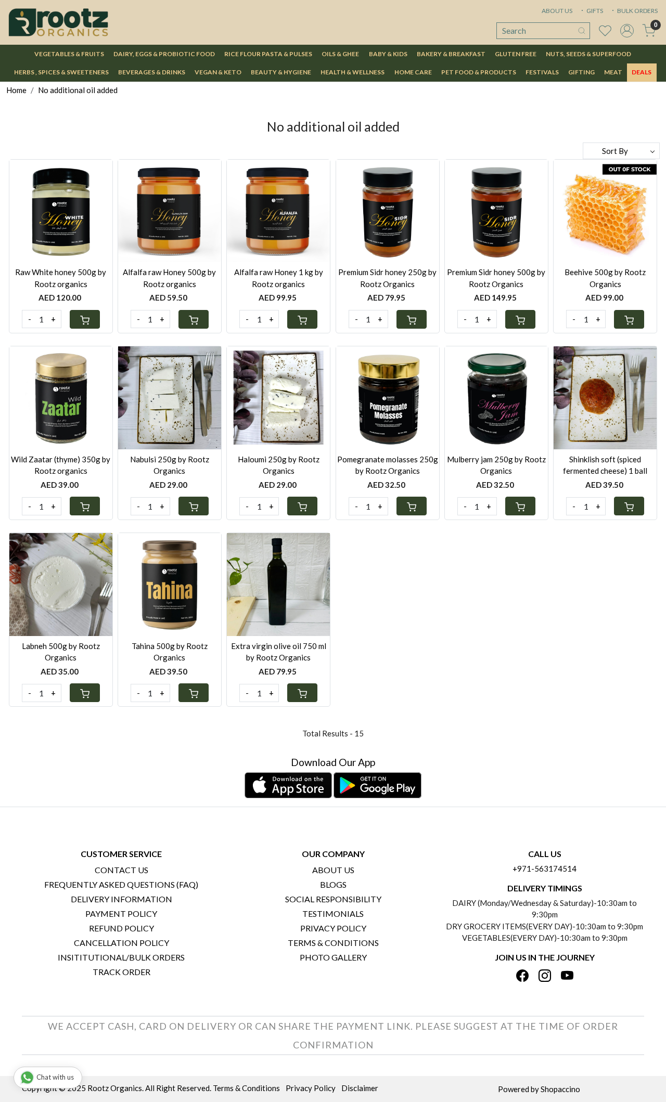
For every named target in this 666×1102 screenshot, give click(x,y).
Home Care (413, 72)
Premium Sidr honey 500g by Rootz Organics (496, 278)
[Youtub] (567, 976)
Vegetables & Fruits (69, 54)
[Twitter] (544, 976)
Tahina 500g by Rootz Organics (170, 652)
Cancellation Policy (121, 943)
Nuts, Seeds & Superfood (588, 54)
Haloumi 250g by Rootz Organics (278, 465)
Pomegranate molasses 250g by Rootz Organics (387, 465)
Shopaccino (560, 1089)
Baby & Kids (388, 54)
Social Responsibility (333, 899)
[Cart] (85, 319)
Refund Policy (121, 928)
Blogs (333, 884)
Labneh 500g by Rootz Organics (61, 652)
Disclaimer (359, 1088)
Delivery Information (121, 899)
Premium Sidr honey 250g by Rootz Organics (387, 278)
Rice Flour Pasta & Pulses (268, 54)
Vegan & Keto (218, 72)
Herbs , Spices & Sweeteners (61, 72)
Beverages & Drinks (151, 72)
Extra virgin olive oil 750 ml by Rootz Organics (278, 652)
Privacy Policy (333, 928)
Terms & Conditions (333, 943)
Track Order (121, 972)
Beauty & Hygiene (281, 72)
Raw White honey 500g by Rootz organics (60, 278)
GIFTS (594, 11)
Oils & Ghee (340, 54)
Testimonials (333, 913)
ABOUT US (557, 11)
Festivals (542, 72)
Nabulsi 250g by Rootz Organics (169, 465)
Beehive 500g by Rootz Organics (605, 278)
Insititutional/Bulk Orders (121, 957)
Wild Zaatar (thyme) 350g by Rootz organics (60, 465)
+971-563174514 (545, 868)
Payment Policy (121, 913)
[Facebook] (522, 976)
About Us (333, 870)
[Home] (58, 22)
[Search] (581, 30)
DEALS (641, 72)
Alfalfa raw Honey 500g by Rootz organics (169, 278)
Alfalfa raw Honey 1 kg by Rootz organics (278, 278)
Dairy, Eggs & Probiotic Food (164, 54)
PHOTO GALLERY (333, 957)
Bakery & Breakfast (451, 54)
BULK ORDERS (637, 11)
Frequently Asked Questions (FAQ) (121, 884)
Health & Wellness (353, 72)
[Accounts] (627, 30)
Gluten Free (515, 54)
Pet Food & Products (478, 72)
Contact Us (121, 870)
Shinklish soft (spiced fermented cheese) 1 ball (605, 465)
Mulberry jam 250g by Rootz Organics (496, 465)
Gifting (581, 72)
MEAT (613, 72)
